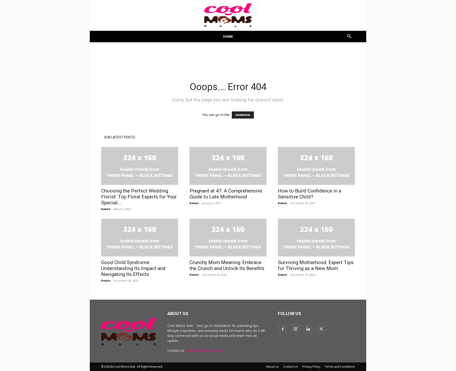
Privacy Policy (311, 367)
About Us (272, 367)
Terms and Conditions (340, 367)
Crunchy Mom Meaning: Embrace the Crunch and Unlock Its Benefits (227, 265)
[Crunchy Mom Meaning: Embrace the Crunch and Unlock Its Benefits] (228, 237)
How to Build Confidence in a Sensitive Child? (309, 194)
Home (228, 36)
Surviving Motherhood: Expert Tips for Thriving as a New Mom (316, 265)
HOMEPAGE (242, 115)
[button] (349, 37)
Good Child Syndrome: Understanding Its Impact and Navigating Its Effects (133, 268)
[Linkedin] (308, 329)
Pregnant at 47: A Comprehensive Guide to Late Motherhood (226, 194)
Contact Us (290, 367)
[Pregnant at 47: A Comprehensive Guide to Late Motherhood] (228, 166)
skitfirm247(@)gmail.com (205, 350)
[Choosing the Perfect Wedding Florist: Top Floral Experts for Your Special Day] (139, 166)
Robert (105, 209)
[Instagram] (295, 329)
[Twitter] (321, 329)
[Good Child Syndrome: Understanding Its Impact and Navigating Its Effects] (139, 237)
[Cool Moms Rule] (228, 15)
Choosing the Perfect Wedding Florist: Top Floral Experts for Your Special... (139, 197)
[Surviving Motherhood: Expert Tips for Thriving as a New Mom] (316, 237)
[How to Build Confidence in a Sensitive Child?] (316, 166)
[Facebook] (282, 329)
